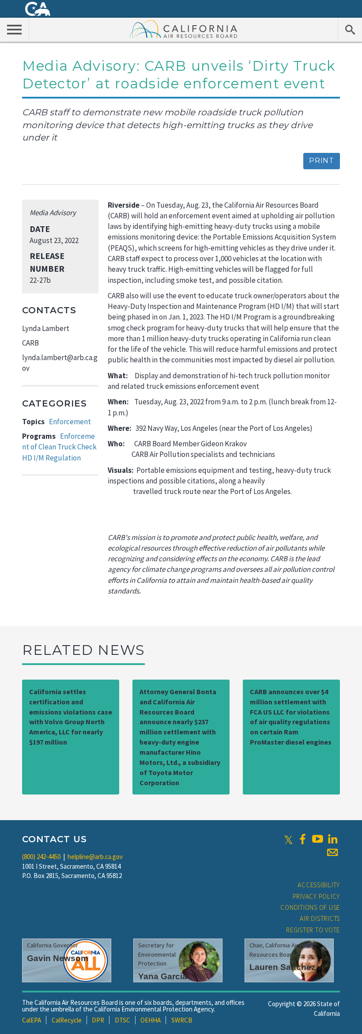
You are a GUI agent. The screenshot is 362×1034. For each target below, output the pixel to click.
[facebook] (302, 839)
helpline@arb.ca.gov (95, 856)
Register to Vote (313, 930)
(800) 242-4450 (41, 856)
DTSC (122, 1020)
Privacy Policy (316, 896)
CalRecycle (67, 1020)
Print (321, 160)
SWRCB (181, 1020)
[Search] (350, 29)
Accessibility (319, 885)
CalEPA (31, 1020)
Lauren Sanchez (282, 967)
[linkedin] (332, 839)
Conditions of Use (310, 907)
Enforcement (70, 421)
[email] (332, 852)
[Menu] (14, 29)
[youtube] (317, 839)
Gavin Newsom (57, 958)
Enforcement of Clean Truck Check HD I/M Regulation (59, 447)
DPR (98, 1020)
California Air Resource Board (183, 29)
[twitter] (288, 839)
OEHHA (150, 1020)
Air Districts (320, 918)
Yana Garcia (162, 976)
